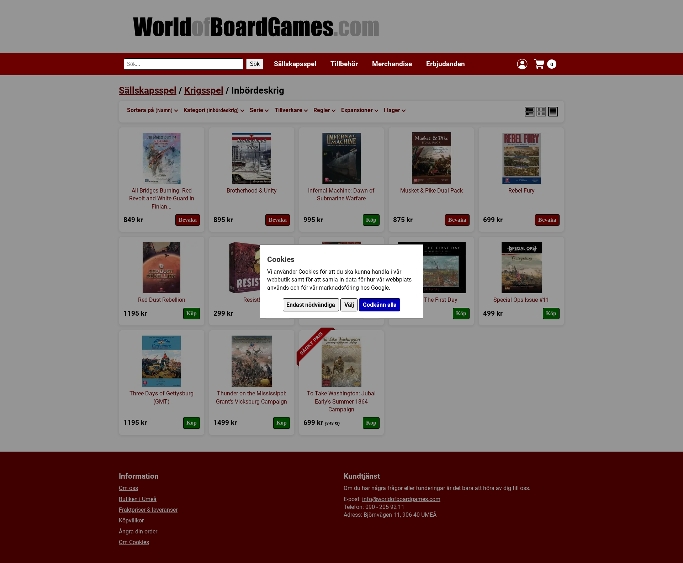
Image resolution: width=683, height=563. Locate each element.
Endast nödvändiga (310, 304)
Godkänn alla (380, 304)
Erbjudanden (445, 64)
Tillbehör (344, 64)
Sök (255, 64)
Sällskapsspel (295, 64)
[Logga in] (522, 64)
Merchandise (392, 64)
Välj (349, 304)
